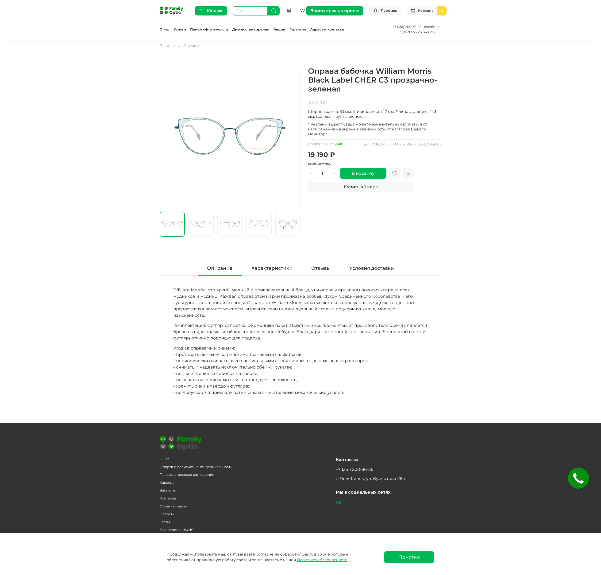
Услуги (180, 29)
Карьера (167, 482)
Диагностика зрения (250, 29)
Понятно (409, 557)
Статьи (165, 522)
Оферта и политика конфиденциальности (196, 467)
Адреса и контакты (327, 29)
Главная (167, 45)
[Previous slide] (167, 137)
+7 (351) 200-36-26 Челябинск (416, 27)
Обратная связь (173, 506)
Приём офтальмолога (209, 29)
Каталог (215, 10)
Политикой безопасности (322, 560)
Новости (167, 514)
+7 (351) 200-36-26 (354, 469)
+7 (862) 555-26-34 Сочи (417, 32)
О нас (165, 29)
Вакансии (168, 490)
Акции (279, 29)
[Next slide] (293, 137)
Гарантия (297, 29)
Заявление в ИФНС (176, 530)
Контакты (168, 498)
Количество (319, 164)
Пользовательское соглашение (187, 474)
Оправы (191, 45)
